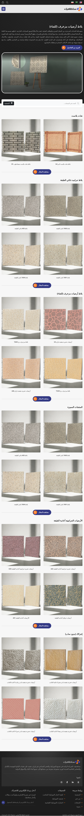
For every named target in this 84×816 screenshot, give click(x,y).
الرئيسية (77, 795)
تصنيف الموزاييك (57, 799)
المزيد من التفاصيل (73, 48)
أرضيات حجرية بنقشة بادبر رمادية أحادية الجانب (21, 682)
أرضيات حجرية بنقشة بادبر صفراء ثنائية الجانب (63, 682)
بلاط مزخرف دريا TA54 (21, 342)
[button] (3, 9)
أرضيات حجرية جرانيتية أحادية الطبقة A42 (63, 569)
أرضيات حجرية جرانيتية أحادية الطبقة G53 (21, 569)
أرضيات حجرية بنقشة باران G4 (63, 342)
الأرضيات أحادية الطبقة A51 (21, 618)
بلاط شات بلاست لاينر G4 (63, 164)
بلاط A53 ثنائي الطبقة (21, 228)
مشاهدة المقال (44, 172)
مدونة (78, 807)
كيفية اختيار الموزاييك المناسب (53, 795)
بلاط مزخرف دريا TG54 (63, 391)
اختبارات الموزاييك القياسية (54, 803)
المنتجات (77, 803)
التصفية (7, 103)
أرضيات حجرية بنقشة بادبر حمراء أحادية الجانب (21, 731)
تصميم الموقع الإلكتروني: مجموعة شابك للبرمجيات (15, 815)
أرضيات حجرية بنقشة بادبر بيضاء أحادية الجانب (63, 731)
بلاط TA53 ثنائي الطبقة (63, 228)
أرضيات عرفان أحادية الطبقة (63, 618)
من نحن (77, 799)
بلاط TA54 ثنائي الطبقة (21, 277)
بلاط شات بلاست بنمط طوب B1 (21, 164)
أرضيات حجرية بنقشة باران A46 (21, 391)
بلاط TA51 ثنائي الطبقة (63, 277)
